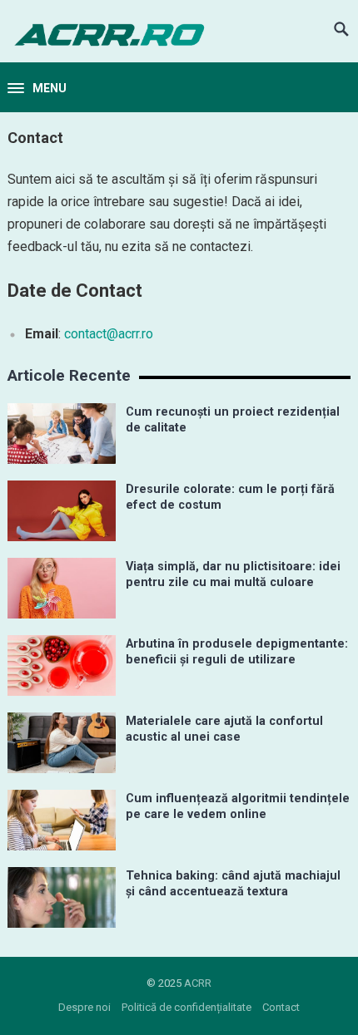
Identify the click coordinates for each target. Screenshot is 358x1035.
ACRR (197, 983)
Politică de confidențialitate (186, 1007)
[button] (37, 89)
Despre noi (84, 1007)
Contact (281, 1007)
